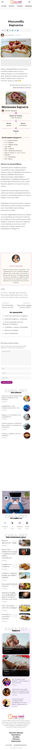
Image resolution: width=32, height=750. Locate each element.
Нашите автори (16, 733)
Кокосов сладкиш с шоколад (16, 319)
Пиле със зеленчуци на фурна (16, 316)
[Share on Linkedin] (12, 30)
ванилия (23, 292)
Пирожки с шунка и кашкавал (16, 327)
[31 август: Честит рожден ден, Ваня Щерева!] (24, 575)
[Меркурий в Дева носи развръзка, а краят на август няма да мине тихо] (24, 595)
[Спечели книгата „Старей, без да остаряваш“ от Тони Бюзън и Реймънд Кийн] (6, 703)
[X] (12, 525)
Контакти (16, 735)
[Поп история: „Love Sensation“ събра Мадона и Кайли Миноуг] (6, 682)
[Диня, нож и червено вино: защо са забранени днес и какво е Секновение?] (24, 551)
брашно (18, 292)
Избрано (16, 630)
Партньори (16, 741)
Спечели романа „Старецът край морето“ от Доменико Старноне (12, 425)
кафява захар (14, 295)
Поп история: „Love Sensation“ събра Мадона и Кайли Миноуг (20, 680)
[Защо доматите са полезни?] (24, 586)
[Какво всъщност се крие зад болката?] (16, 643)
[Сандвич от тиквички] (24, 566)
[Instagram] (19, 525)
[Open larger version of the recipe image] (16, 98)
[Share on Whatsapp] (10, 30)
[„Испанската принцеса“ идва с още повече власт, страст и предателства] (6, 692)
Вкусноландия (5, 295)
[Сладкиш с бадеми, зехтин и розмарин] (26, 435)
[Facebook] (5, 525)
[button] (3, 2)
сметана (21, 297)
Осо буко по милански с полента (6, 617)
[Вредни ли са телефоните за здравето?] (26, 417)
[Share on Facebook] (5, 30)
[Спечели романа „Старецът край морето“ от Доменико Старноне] (26, 426)
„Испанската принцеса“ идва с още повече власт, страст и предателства (20, 691)
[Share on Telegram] (15, 30)
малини (3, 297)
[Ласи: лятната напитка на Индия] (24, 608)
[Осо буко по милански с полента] (24, 616)
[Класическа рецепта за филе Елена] (16, 665)
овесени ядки (14, 297)
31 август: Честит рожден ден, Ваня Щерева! (9, 575)
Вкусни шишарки (11, 330)
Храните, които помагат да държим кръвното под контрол (12, 397)
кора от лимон (23, 295)
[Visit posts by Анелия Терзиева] (2, 35)
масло (7, 297)
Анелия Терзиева (9, 35)
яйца (26, 297)
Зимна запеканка (11, 333)
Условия (16, 737)
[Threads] (26, 525)
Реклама (16, 739)
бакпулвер (12, 292)
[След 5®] (16, 2)
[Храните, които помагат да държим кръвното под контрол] (26, 398)
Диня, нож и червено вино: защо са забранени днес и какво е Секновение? (10, 554)
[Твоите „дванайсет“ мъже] (24, 543)
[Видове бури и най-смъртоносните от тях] (26, 408)
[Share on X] (7, 30)
